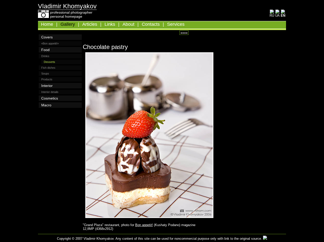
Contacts (151, 24)
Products (46, 79)
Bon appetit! (144, 225)
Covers (47, 37)
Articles (89, 24)
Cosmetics (49, 98)
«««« (184, 33)
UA (277, 15)
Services (176, 24)
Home (47, 24)
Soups (45, 73)
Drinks (45, 56)
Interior (47, 86)
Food (45, 50)
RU (272, 15)
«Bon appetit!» (50, 43)
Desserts (49, 61)
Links (110, 24)
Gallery (67, 24)
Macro (46, 105)
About (128, 24)
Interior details (49, 91)
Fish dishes (48, 67)
